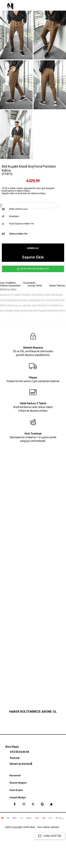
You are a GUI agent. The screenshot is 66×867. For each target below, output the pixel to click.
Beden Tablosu (57, 285)
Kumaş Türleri (35, 285)
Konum (15, 758)
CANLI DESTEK (52, 835)
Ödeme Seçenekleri (10, 285)
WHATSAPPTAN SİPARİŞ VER (34, 268)
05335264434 (19, 752)
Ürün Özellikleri (8, 282)
